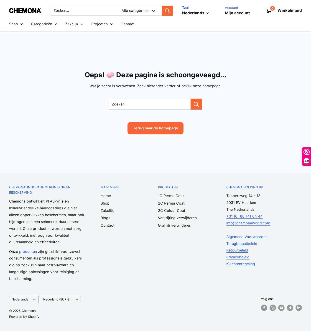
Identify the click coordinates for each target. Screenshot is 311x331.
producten (28, 251)
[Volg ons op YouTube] (281, 307)
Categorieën (41, 24)
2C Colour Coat (171, 210)
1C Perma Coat (171, 195)
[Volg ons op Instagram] (273, 307)
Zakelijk (71, 24)
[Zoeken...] (196, 104)
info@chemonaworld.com (248, 223)
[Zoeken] (167, 11)
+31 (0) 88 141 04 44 (244, 216)
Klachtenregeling (240, 264)
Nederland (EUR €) (57, 299)
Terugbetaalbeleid (241, 243)
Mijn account (237, 13)
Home (106, 195)
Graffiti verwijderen (174, 225)
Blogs (105, 218)
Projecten (99, 24)
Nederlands (20, 299)
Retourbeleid (237, 250)
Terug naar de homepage (155, 128)
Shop (13, 24)
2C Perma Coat (171, 203)
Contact (128, 24)
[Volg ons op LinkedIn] (299, 307)
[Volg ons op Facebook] (264, 307)
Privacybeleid (238, 257)
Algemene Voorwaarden (247, 236)
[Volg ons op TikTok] (290, 307)
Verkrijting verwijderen (177, 218)
